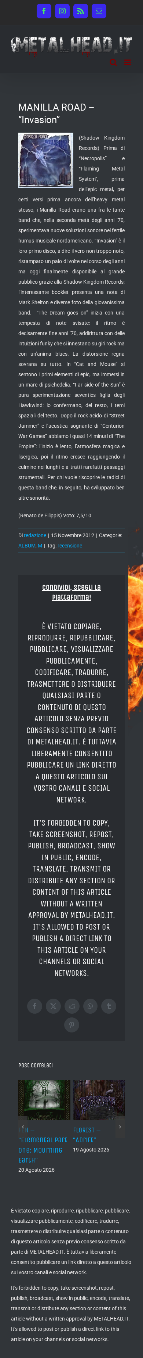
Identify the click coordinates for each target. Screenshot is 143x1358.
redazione (35, 535)
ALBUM (27, 546)
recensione (70, 546)
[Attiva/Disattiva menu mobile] (128, 62)
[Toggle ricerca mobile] (113, 62)
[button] (22, 1127)
